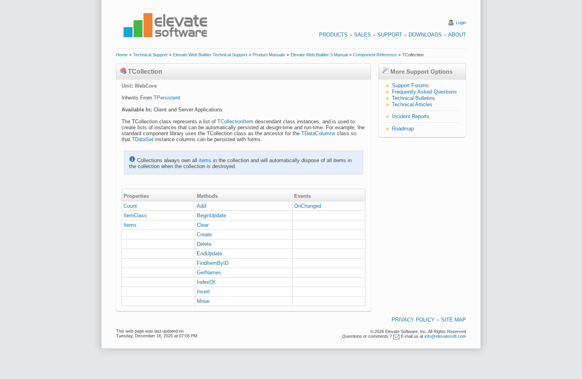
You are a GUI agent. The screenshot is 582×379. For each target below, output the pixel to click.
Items (130, 225)
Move (203, 301)
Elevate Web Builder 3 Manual (319, 54)
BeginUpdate (211, 215)
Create (204, 234)
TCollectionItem (235, 121)
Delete (204, 244)
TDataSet (143, 139)
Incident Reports (411, 116)
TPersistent (167, 98)
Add (201, 206)
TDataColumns (318, 133)
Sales (362, 35)
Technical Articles (412, 104)
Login (461, 22)
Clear (203, 225)
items (205, 160)
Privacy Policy (413, 320)
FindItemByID (212, 263)
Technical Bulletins (413, 98)
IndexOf (206, 282)
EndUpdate (209, 253)
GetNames (209, 273)
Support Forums (410, 85)
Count (130, 206)
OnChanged (307, 206)
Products (333, 35)
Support (389, 35)
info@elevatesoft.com (445, 336)
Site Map (453, 320)
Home (121, 54)
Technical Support (150, 54)
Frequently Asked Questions (424, 92)
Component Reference (375, 54)
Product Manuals (269, 54)
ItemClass (135, 215)
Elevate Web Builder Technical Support (210, 54)
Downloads (425, 35)
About (457, 35)
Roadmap (403, 129)
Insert (203, 292)
